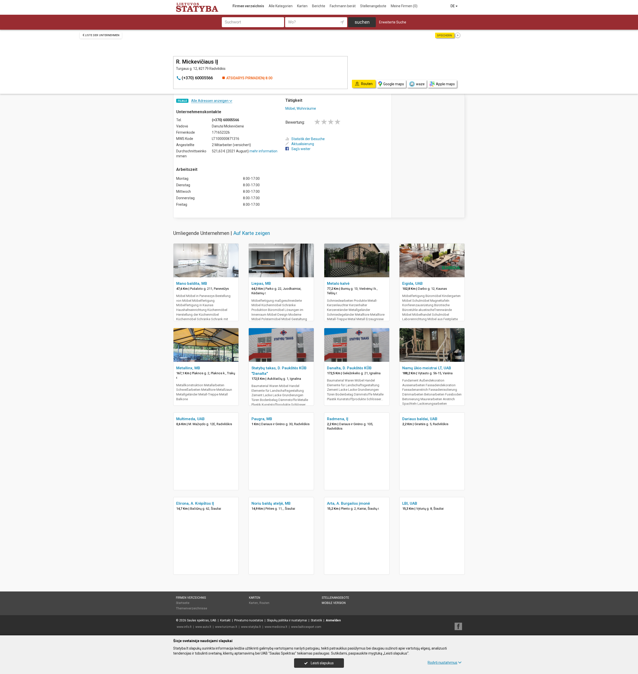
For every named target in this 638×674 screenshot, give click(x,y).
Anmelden (333, 620)
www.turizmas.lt (226, 627)
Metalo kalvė (338, 283)
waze (420, 84)
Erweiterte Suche (392, 22)
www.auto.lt (203, 627)
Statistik (316, 620)
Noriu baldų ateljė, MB (271, 503)
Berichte (318, 6)
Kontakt (225, 620)
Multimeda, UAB (190, 419)
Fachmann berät (343, 6)
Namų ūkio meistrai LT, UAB (426, 368)
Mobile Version (334, 603)
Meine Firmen (404, 6)
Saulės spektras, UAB (201, 620)
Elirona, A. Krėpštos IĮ (195, 503)
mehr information (263, 151)
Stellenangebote (373, 6)
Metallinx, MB (188, 368)
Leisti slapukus (322, 663)
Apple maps (445, 84)
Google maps (393, 84)
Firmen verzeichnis (248, 6)
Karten (302, 6)
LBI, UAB (409, 503)
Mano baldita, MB (191, 283)
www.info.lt (184, 627)
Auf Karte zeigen (251, 233)
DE (453, 6)
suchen (362, 22)
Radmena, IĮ (337, 419)
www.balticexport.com (306, 627)
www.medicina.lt (276, 627)
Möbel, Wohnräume (300, 108)
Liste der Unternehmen (102, 35)
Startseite (182, 603)
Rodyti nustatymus (442, 663)
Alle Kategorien (281, 6)
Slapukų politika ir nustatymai (287, 620)
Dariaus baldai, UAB (419, 419)
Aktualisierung (302, 144)
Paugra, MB (261, 419)
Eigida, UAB (412, 283)
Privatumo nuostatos (248, 620)
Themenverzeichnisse (191, 608)
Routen (264, 603)
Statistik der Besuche (308, 139)
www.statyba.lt (251, 627)
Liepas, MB (261, 283)
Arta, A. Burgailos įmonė (348, 503)
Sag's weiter (301, 149)
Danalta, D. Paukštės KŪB (349, 368)
